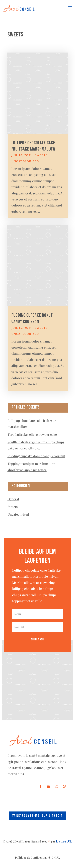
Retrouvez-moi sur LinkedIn (39, 816)
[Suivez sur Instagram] (56, 786)
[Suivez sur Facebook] (40, 786)
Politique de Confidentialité (32, 857)
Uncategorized (25, 161)
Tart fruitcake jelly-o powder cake (32, 434)
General (13, 499)
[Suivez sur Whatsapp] (64, 786)
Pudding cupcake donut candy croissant (36, 456)
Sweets (41, 155)
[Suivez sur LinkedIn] (48, 786)
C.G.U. (56, 857)
